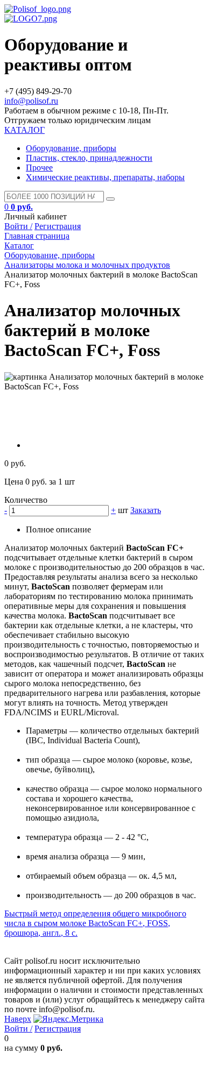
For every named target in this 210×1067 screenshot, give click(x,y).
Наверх (17, 1018)
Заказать (145, 510)
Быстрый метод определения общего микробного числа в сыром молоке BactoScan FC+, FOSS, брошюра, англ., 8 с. (95, 923)
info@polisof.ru (31, 100)
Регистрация (57, 226)
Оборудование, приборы (71, 148)
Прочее (39, 167)
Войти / (18, 226)
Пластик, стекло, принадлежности (89, 157)
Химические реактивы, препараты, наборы (105, 177)
